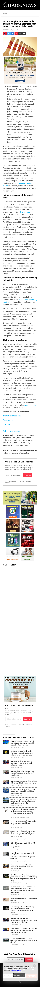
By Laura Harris (22, 849)
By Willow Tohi (21, 747)
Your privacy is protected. (11, 481)
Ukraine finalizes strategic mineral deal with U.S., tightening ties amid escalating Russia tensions (22, 743)
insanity (20, 438)
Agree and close (19, 975)
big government (21, 435)
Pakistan (10, 443)
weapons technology (11, 445)
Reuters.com (8, 420)
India (14, 438)
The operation (25, 212)
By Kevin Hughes (22, 914)
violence (26, 443)
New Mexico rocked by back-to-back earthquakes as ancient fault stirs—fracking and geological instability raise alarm (23, 812)
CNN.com (6, 424)
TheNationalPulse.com (12, 416)
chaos (31, 435)
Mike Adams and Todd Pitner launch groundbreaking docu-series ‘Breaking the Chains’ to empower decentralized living (23, 878)
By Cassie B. (21, 767)
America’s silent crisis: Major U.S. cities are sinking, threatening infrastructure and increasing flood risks (23, 801)
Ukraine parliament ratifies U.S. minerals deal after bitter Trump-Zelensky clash (21, 867)
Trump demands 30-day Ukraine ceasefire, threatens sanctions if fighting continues (21, 763)
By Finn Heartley (22, 883)
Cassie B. (16, 30)
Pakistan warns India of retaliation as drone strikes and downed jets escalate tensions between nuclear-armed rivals (22, 890)
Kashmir (27, 438)
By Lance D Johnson (23, 817)
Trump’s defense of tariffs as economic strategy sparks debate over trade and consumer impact (23, 920)
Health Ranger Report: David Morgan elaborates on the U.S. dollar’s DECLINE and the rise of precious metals (22, 910)
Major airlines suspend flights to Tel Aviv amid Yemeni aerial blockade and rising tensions (23, 845)
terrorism (18, 443)
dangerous (7, 438)
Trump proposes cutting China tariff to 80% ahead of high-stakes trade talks (23, 782)
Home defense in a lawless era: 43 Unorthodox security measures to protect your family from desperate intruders (22, 856)
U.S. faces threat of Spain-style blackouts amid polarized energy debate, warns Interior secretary (21, 753)
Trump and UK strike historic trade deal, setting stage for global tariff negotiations (22, 773)
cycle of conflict (30, 405)
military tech (8, 440)
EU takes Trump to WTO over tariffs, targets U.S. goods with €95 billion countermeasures (22, 791)
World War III (25, 445)
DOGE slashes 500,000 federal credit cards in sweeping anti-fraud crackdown (23, 823)
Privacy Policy (16, 970)
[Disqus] (20, 594)
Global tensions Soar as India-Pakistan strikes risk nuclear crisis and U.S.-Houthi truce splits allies (23, 930)
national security (20, 440)
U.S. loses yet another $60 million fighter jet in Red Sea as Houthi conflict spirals (23, 941)
